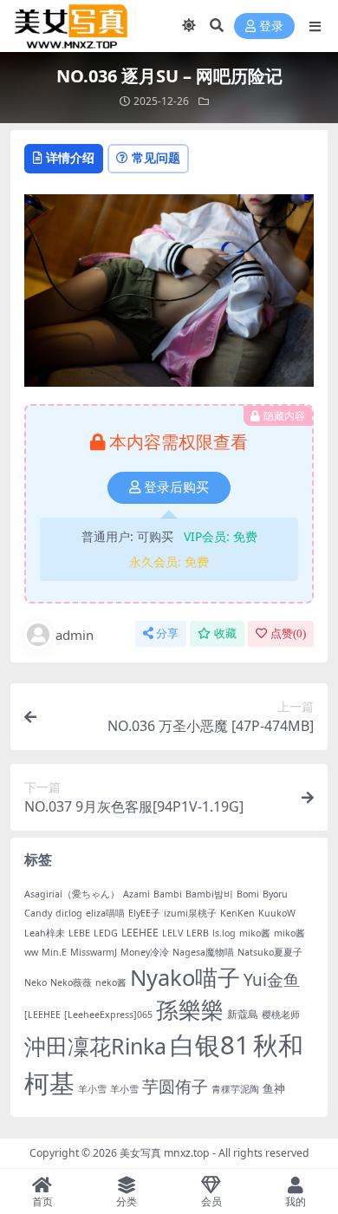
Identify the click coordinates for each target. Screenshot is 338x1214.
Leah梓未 (44, 933)
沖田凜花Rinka (95, 1046)
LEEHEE (140, 932)
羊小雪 (92, 1089)
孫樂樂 (190, 1010)
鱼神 (274, 1088)
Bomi (248, 894)
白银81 (210, 1045)
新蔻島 (242, 1014)
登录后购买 (176, 487)
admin (74, 634)
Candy (38, 913)
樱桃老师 (281, 1014)
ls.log (224, 933)
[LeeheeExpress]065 (108, 1014)
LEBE (79, 933)
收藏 (225, 633)
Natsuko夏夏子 (269, 952)
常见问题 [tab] (156, 157)
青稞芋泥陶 (235, 1089)
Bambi (167, 894)
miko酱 (254, 933)
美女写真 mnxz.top (165, 1152)
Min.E (54, 952)
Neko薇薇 (71, 982)
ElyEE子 (144, 913)
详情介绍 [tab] (70, 157)
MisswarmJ (93, 952)
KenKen (237, 913)
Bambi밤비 (209, 894)
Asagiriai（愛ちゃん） (72, 894)
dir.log (68, 913)
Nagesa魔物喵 (203, 952)
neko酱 (111, 982)
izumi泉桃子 (190, 913)
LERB (197, 933)
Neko (35, 982)
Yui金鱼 (272, 980)
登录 (271, 26)
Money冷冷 (144, 952)
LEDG (106, 933)
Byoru (275, 894)
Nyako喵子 (185, 977)
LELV (172, 933)
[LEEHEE (42, 1014)
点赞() (288, 633)
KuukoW (277, 913)
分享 (167, 633)
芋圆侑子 (175, 1086)
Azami (136, 894)
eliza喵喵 (105, 913)
